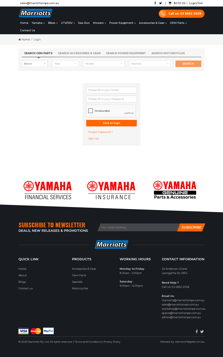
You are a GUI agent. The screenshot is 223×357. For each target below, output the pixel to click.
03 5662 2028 (180, 287)
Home (24, 22)
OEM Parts (177, 22)
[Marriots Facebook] (155, 3)
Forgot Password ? (100, 132)
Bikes (52, 22)
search (188, 63)
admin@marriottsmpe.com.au (181, 317)
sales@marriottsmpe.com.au (39, 3)
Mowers (98, 22)
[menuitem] (176, 3)
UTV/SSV (67, 22)
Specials (77, 281)
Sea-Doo (84, 22)
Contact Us (27, 30)
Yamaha (37, 22)
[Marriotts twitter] (202, 331)
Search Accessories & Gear (79, 53)
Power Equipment (121, 22)
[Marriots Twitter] (161, 3)
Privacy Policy (112, 341)
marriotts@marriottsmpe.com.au (183, 300)
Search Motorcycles (168, 53)
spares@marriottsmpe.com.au (181, 313)
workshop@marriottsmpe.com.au (184, 308)
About (22, 275)
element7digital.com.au (190, 341)
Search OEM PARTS (38, 53)
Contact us (25, 288)
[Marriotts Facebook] (197, 331)
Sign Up (93, 138)
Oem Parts (79, 275)
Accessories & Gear (152, 22)
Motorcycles (80, 288)
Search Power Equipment (126, 53)
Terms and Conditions (88, 341)
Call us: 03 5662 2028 (184, 13)
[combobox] (35, 64)
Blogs (22, 281)
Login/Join (196, 3)
